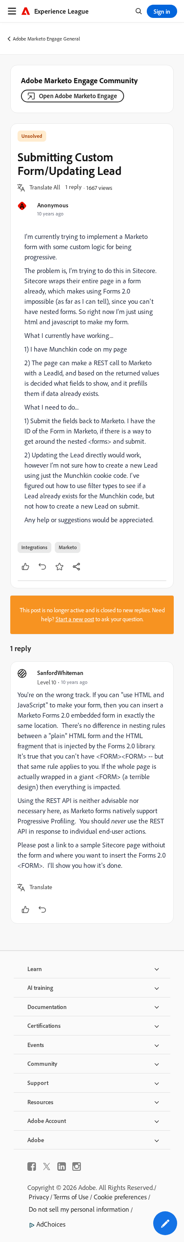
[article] (92, 792)
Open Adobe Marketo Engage (78, 96)
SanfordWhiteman (60, 672)
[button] (45, 187)
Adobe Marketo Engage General (46, 38)
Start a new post (75, 619)
